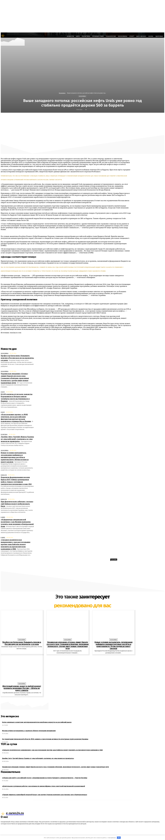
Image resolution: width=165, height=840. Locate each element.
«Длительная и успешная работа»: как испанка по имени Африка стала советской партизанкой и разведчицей (43, 786)
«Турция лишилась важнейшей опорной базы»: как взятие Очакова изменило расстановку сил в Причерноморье (44, 795)
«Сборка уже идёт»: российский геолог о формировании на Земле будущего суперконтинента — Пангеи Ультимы (44, 778)
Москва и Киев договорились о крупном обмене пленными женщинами (29, 731)
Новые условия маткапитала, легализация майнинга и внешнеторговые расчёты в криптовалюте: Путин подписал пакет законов (15, 457)
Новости (4, 475)
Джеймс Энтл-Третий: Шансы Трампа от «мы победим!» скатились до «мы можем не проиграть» (17, 439)
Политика (4, 434)
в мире (3, 517)
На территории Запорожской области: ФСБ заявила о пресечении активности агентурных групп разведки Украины (45, 739)
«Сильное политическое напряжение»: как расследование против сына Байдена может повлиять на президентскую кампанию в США (15, 544)
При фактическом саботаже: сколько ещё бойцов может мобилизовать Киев (17, 504)
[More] (129, 117)
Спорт (3, 392)
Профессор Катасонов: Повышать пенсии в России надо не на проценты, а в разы (17, 358)
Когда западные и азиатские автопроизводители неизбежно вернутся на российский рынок (37, 722)
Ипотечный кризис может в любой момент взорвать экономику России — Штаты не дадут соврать (21, 688)
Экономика (62, 93)
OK (119, 837)
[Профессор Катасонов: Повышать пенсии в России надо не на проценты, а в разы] (22, 624)
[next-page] (83, 699)
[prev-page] (81, 699)
